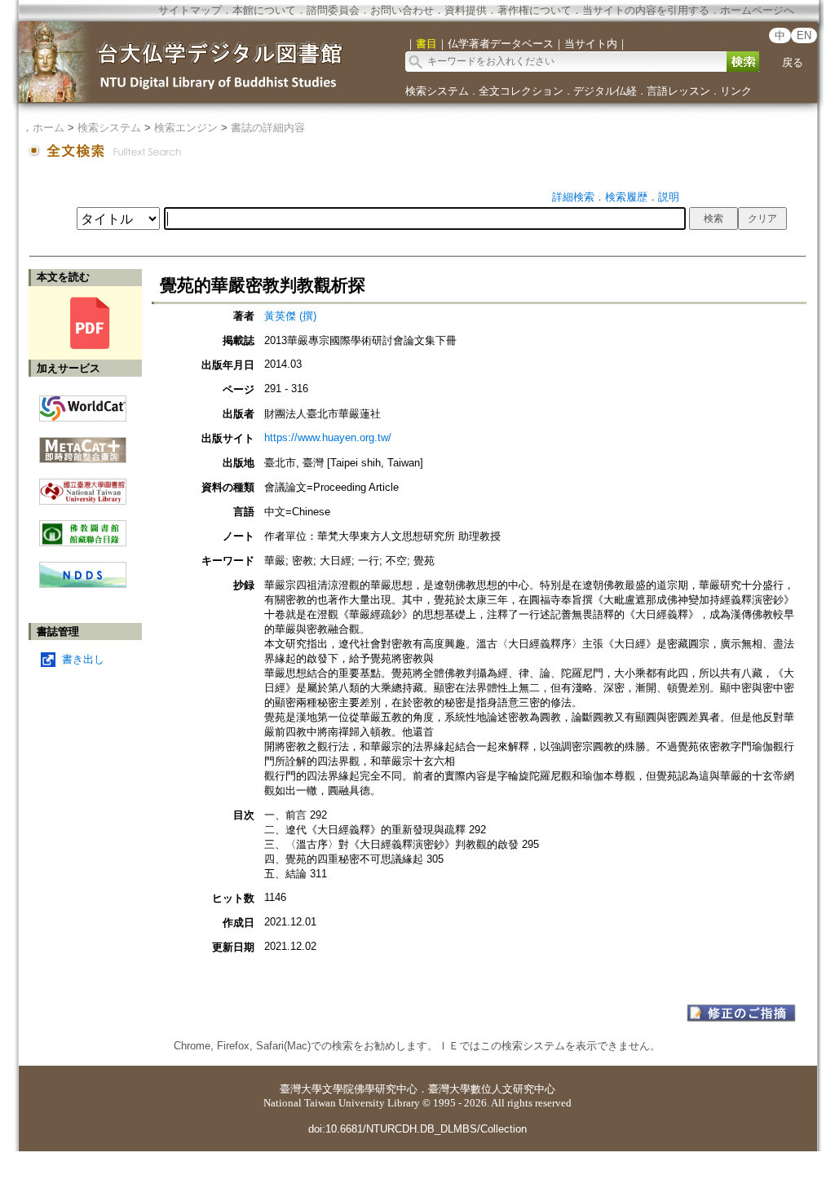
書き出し (83, 659)
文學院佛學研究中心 (370, 1089)
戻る (792, 62)
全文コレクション (521, 91)
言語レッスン (678, 91)
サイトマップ (190, 10)
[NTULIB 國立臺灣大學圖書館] (82, 485)
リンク (736, 91)
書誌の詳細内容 (268, 127)
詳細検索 (573, 197)
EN (804, 35)
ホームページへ (757, 10)
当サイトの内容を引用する (645, 10)
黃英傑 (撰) (290, 316)
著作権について (534, 10)
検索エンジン (186, 127)
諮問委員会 (333, 10)
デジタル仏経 (605, 91)
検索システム (437, 91)
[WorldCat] (82, 404)
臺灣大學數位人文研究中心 (491, 1089)
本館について (264, 10)
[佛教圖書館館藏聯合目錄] (82, 527)
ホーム (48, 127)
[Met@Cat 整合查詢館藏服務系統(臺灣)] (82, 444)
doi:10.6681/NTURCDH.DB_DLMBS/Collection (417, 1129)
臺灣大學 (301, 1089)
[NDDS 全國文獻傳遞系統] (82, 584)
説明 (668, 197)
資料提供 (465, 10)
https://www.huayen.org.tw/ (327, 437)
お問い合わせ (402, 10)
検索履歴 (626, 197)
